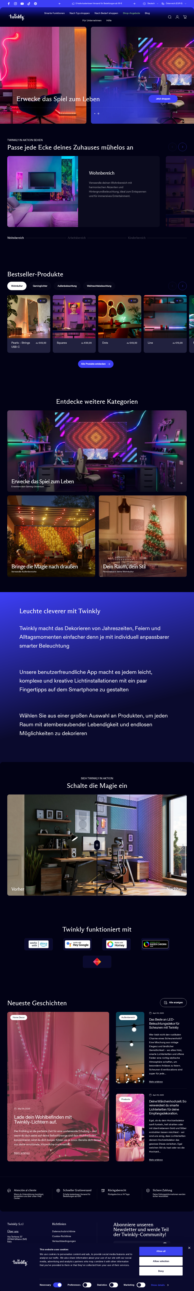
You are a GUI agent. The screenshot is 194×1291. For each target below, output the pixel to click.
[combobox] (151, 3)
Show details (158, 1285)
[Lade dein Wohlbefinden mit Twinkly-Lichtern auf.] (58, 1087)
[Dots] (119, 316)
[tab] (17, 286)
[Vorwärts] (134, 3)
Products (125, 1099)
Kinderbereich (137, 238)
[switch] (87, 1284)
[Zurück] (59, 3)
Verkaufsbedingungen (64, 1241)
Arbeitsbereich (77, 238)
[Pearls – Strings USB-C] (28, 316)
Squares (62, 343)
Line (150, 343)
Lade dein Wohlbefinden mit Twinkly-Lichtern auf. (43, 1120)
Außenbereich (128, 1017)
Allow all (161, 1251)
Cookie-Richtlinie (61, 1236)
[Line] (165, 316)
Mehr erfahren (22, 1153)
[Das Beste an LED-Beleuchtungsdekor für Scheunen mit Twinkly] (130, 1047)
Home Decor (19, 1017)
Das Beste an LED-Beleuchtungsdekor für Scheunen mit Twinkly (164, 1023)
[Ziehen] (97, 845)
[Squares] (74, 316)
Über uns (12, 1231)
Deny (161, 1271)
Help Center (121, 4)
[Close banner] (189, 1248)
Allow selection (161, 1261)
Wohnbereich (15, 238)
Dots (105, 343)
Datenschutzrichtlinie (63, 1231)
